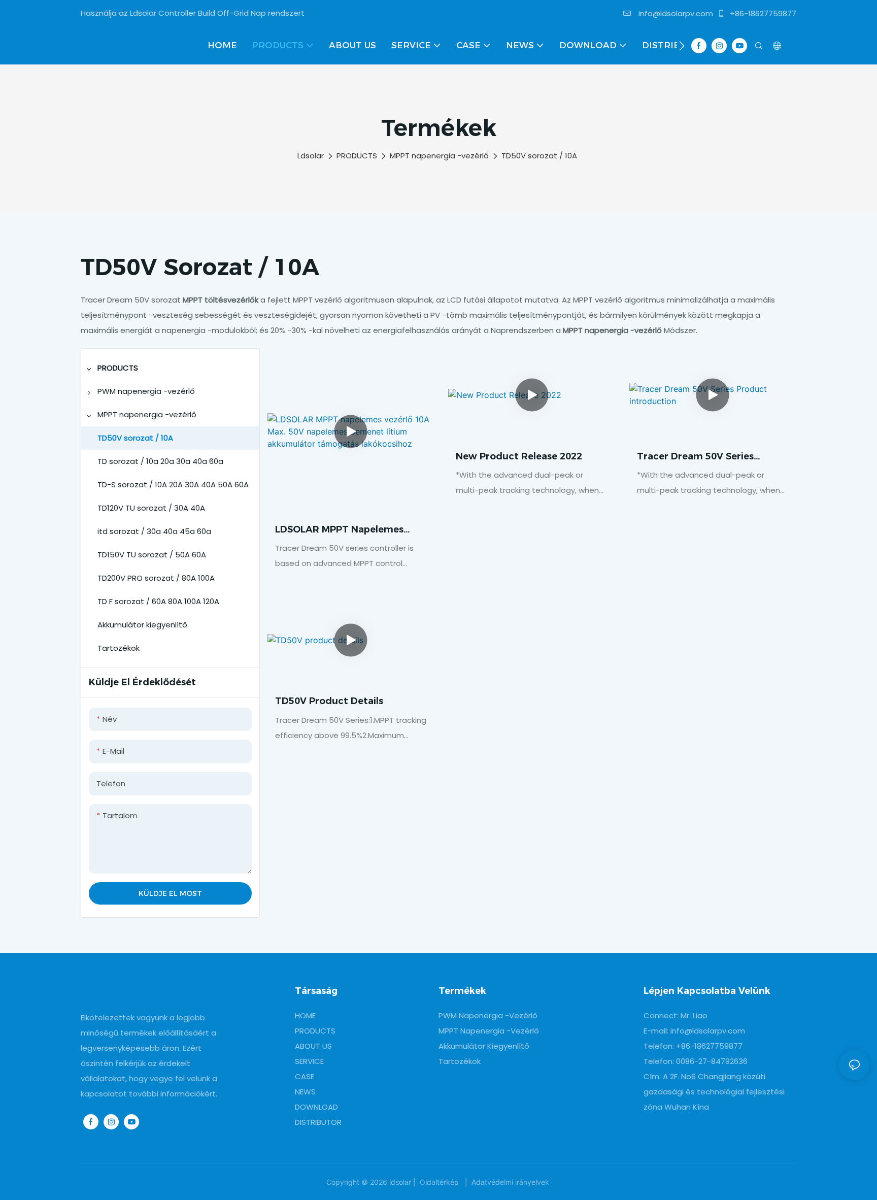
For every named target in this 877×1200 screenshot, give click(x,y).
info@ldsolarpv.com (674, 13)
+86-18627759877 (762, 13)
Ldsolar (310, 155)
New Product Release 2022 (519, 456)
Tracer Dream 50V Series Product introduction (695, 457)
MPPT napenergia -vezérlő (439, 155)
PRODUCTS (356, 155)
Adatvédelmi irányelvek (510, 1182)
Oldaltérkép (439, 1182)
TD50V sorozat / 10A (539, 155)
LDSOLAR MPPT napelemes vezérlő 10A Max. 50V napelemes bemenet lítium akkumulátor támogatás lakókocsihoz (340, 530)
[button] (682, 45)
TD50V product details (329, 701)
